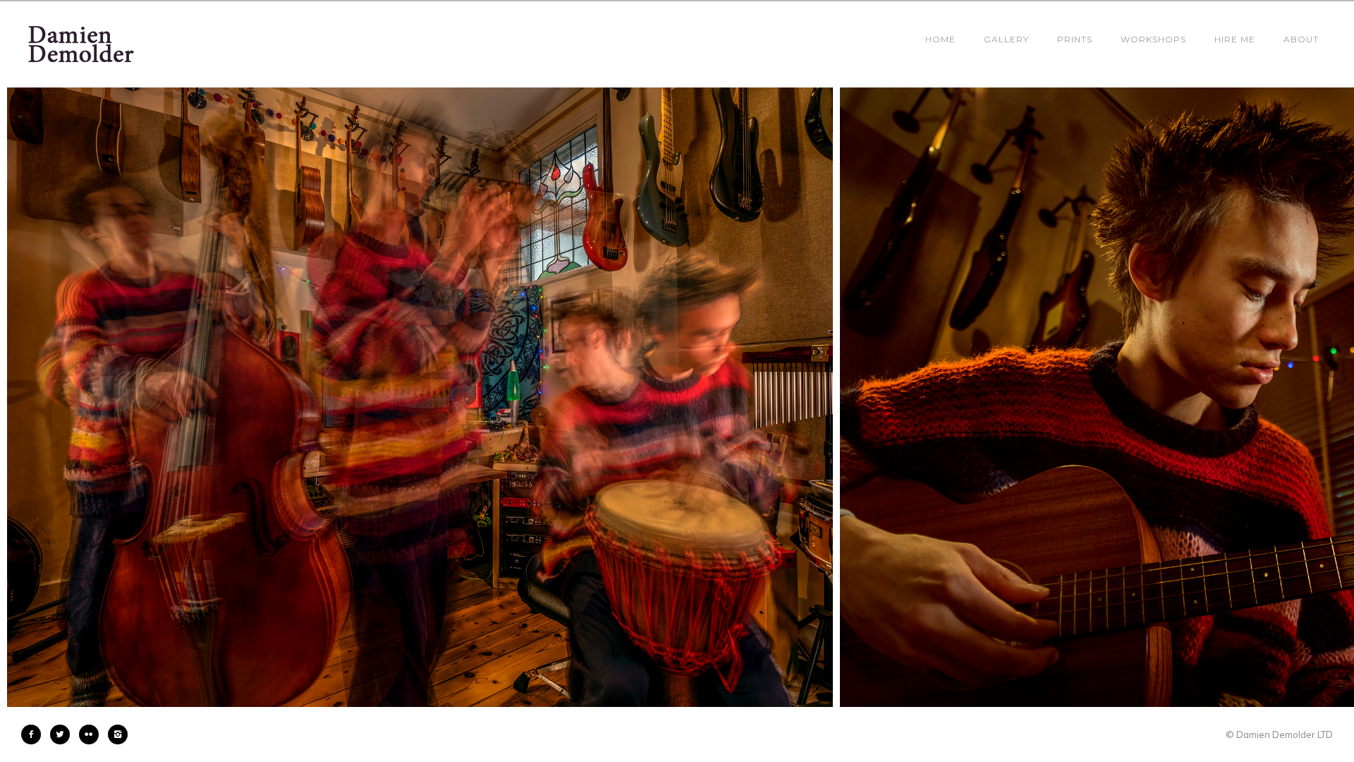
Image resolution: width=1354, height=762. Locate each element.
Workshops (1153, 39)
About (1301, 39)
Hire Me (1234, 39)
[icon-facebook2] (34, 734)
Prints (1074, 39)
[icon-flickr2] (92, 734)
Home (940, 39)
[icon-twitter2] (63, 734)
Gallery (1006, 39)
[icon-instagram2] (118, 734)
